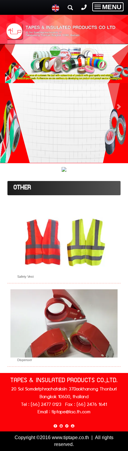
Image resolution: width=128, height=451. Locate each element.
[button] (9, 103)
